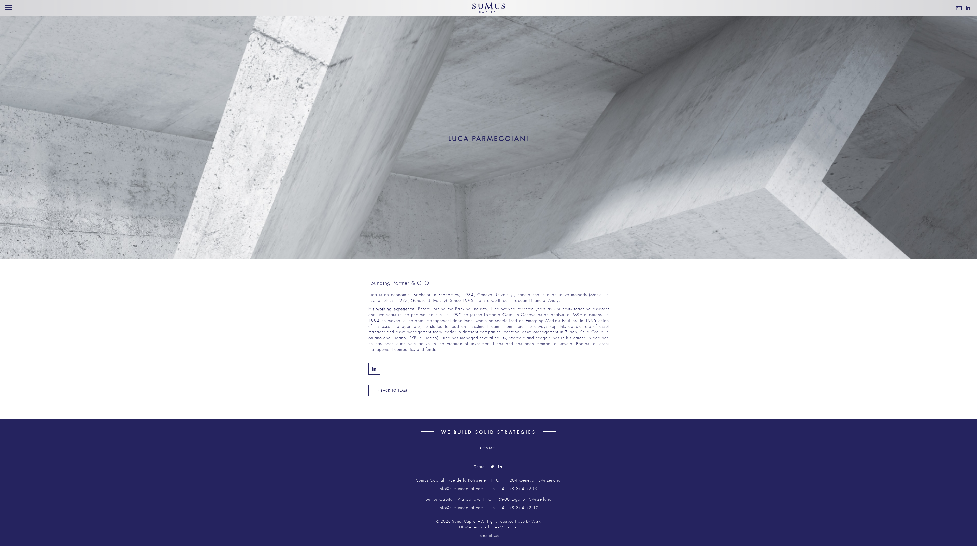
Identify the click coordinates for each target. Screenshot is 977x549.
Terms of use (488, 535)
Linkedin (374, 369)
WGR (536, 521)
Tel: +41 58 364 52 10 (515, 508)
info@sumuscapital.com (461, 489)
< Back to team (392, 390)
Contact (488, 448)
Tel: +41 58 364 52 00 (515, 489)
